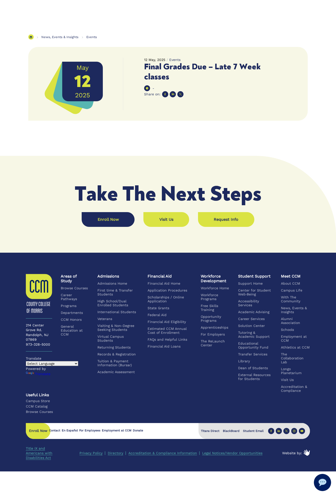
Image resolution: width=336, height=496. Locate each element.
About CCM (290, 283)
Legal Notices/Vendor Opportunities (232, 453)
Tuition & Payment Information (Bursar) (114, 363)
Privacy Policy (91, 453)
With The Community (290, 299)
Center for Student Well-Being (254, 292)
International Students (116, 312)
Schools (287, 330)
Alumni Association (290, 321)
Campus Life (291, 290)
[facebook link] (271, 431)
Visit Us (287, 380)
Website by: (292, 453)
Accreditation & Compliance (294, 389)
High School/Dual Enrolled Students (112, 303)
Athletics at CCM (295, 347)
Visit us (166, 219)
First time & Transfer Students (115, 292)
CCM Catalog (36, 406)
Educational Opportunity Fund (253, 345)
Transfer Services (253, 354)
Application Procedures (167, 290)
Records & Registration (116, 354)
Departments (72, 313)
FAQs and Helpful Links (167, 339)
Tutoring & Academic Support (254, 334)
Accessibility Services (248, 303)
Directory (115, 453)
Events (91, 37)
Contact (54, 430)
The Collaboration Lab (292, 358)
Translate (42, 374)
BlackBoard (231, 431)
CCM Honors (71, 319)
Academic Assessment (116, 372)
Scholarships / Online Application (166, 299)
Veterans (104, 319)
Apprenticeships (215, 327)
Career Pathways (69, 297)
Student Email (253, 431)
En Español (70, 430)
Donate (138, 430)
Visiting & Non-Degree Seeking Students (115, 328)
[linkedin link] (279, 431)
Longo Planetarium (291, 371)
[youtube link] (302, 431)
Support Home (250, 283)
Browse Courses (74, 288)
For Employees (90, 430)
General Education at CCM (72, 330)
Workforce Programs (209, 297)
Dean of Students (253, 368)
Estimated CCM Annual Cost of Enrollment (167, 331)
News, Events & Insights (59, 37)
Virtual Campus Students (110, 338)
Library (244, 361)
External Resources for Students (254, 377)
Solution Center (251, 326)
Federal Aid (157, 315)
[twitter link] (287, 431)
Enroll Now (108, 219)
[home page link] (31, 37)
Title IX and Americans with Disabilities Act (39, 453)
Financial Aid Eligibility (167, 322)
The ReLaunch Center (213, 343)
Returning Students (114, 347)
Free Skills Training (209, 308)
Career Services (251, 319)
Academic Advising (254, 312)
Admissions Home (112, 283)
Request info (226, 219)
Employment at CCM (294, 338)
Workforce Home (215, 288)
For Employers (213, 334)
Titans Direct (210, 431)
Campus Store (38, 401)
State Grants (158, 308)
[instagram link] (294, 431)
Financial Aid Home (164, 283)
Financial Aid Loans (164, 346)
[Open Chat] (322, 482)
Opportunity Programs (211, 318)
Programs (69, 306)
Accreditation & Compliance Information (162, 453)
